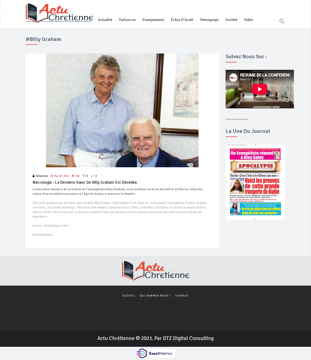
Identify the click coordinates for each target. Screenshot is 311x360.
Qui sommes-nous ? (155, 295)
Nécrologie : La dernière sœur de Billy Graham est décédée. (85, 182)
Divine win (42, 176)
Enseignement (153, 20)
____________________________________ (58, 20)
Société (231, 20)
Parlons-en (127, 20)
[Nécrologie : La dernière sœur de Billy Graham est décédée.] (122, 110)
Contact (182, 295)
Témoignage (209, 20)
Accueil (128, 295)
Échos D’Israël (182, 20)
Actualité (105, 20)
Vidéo (248, 20)
